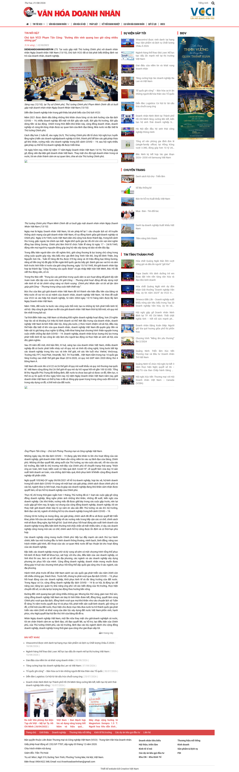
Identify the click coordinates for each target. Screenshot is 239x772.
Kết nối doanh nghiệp (111, 23)
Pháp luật (93, 23)
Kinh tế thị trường (103, 732)
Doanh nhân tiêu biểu (150, 740)
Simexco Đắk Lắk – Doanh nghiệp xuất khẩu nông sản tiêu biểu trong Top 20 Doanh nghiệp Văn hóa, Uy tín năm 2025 (155, 303)
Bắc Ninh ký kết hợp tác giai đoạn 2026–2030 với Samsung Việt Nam (155, 156)
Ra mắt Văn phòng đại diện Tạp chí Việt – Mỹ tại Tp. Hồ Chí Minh (38, 723)
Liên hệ (147, 732)
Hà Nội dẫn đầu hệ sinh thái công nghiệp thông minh (155, 130)
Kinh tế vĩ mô (145, 748)
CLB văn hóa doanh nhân (134, 23)
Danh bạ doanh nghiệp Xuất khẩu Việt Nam (155, 227)
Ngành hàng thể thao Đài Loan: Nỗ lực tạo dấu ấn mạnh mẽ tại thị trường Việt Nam (68, 653)
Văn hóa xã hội (79, 23)
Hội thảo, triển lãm (148, 744)
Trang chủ (31, 732)
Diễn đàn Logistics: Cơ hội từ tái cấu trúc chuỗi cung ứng (62, 676)
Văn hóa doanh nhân (57, 23)
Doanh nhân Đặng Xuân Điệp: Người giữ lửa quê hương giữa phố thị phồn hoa (155, 328)
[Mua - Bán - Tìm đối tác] (127, 215)
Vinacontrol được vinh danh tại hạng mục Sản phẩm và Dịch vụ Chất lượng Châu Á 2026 (70, 644)
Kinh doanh (183, 744)
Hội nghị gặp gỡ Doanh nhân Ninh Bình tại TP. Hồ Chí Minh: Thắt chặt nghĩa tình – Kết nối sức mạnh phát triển (155, 316)
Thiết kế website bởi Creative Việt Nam (119, 768)
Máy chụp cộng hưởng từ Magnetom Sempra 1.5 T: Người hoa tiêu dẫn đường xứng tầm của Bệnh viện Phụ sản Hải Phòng (103, 723)
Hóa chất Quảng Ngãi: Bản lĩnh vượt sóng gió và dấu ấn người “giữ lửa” (155, 263)
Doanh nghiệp (59, 732)
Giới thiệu (44, 732)
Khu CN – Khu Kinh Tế (150, 757)
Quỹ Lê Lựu (152, 23)
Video (162, 23)
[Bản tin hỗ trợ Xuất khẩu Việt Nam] (127, 201)
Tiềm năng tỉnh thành (146, 238)
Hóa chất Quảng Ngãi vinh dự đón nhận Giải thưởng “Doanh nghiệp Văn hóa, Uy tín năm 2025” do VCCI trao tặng (155, 290)
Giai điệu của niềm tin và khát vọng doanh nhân (57, 660)
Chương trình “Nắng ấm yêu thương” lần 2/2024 (155, 340)
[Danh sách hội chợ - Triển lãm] (127, 179)
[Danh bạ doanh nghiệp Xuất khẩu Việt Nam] (127, 229)
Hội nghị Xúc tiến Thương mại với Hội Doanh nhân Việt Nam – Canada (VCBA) (155, 379)
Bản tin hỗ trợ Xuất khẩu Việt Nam (153, 198)
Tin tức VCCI (37, 23)
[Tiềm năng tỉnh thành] (127, 242)
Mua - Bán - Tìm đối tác (147, 211)
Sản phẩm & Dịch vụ (188, 748)
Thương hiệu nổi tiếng (80, 732)
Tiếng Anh (203, 3)
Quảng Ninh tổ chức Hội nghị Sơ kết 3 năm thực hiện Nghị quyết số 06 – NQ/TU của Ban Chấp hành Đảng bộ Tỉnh (155, 367)
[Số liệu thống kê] (127, 190)
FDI (179, 753)
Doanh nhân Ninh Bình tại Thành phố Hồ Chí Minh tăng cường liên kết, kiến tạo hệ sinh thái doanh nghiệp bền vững (71, 684)
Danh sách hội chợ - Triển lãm (150, 176)
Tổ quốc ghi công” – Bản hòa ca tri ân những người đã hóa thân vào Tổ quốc (72, 671)
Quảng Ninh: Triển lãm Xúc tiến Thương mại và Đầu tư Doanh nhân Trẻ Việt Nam (155, 354)
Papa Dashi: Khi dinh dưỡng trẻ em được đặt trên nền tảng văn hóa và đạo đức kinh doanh (155, 276)
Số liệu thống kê (144, 187)
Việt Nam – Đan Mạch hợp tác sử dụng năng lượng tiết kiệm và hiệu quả (71, 723)
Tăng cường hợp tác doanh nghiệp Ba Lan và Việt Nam (61, 665)
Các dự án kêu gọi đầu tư (127, 732)
